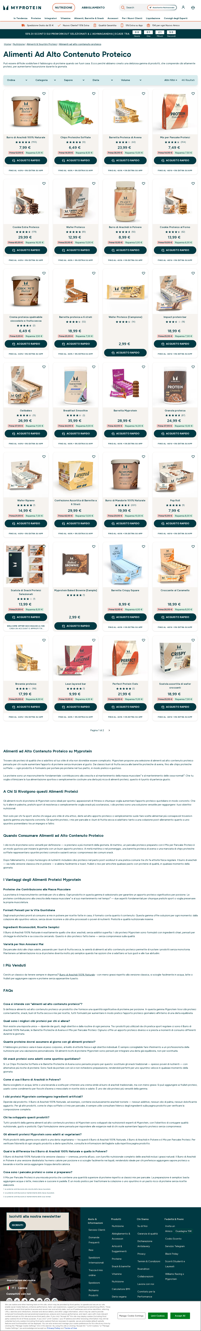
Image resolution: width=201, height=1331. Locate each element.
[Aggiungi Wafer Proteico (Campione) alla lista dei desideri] (143, 273)
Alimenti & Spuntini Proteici (42, 44)
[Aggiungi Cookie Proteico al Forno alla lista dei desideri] (193, 183)
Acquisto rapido (28, 160)
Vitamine (66, 18)
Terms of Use (70, 1328)
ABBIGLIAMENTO (93, 7)
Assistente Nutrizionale (163, 7)
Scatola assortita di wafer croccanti (175, 686)
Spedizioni (94, 1282)
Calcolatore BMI (121, 1289)
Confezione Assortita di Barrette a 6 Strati (75, 502)
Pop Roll (175, 500)
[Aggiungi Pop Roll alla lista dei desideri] (193, 456)
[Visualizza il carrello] (193, 7)
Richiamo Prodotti (94, 1293)
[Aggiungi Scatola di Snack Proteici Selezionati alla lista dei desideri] (44, 546)
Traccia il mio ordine (96, 1273)
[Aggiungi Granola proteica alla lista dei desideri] (193, 367)
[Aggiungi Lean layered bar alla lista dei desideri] (94, 640)
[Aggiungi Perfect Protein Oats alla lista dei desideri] (143, 640)
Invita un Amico (178, 1228)
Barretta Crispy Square (125, 590)
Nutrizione (19, 44)
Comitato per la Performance (146, 1294)
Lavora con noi (145, 1284)
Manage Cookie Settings (131, 1315)
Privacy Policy (53, 1328)
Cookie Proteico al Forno (175, 227)
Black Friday (171, 1253)
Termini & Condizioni (148, 1261)
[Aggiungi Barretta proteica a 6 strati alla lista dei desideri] (94, 273)
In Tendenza (20, 18)
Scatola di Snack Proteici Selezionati (26, 592)
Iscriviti (17, 1225)
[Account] (183, 7)
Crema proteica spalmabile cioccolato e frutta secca (26, 319)
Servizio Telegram (175, 1246)
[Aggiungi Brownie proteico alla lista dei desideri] (44, 640)
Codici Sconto (173, 1238)
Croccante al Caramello (175, 590)
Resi (91, 1250)
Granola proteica (175, 410)
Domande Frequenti (94, 1240)
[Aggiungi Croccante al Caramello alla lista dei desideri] (193, 546)
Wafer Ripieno (26, 500)
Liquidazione (153, 18)
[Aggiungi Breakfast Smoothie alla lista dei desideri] (94, 367)
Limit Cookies (158, 1315)
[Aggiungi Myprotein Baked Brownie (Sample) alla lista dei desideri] (94, 546)
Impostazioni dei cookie (21, 1280)
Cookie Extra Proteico (26, 227)
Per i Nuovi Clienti (132, 18)
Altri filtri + (170, 80)
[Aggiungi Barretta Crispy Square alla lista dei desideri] (143, 546)
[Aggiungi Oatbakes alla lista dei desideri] (44, 367)
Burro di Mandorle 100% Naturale (125, 500)
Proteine (36, 18)
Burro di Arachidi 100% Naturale (26, 137)
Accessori (113, 18)
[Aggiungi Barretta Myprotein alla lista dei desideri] (143, 367)
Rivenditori (143, 1269)
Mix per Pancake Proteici (175, 137)
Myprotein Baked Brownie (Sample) (75, 590)
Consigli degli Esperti (175, 18)
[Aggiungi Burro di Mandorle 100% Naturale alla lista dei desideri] (143, 456)
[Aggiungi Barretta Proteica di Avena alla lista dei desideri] (143, 93)
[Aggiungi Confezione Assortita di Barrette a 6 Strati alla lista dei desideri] (94, 456)
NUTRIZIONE (63, 7)
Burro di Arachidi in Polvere (125, 227)
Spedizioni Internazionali (96, 1260)
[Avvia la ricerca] (123, 7)
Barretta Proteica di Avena (125, 137)
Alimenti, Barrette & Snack (89, 18)
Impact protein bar (175, 317)
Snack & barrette (121, 1266)
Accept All (180, 1315)
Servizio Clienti (97, 1230)
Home (7, 44)
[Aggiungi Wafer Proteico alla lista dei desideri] (94, 183)
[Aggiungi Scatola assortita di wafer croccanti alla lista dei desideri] (193, 640)
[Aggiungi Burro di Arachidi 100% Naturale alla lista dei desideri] (44, 93)
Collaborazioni (145, 1276)
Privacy (141, 1253)
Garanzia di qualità (147, 1233)
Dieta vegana (119, 1296)
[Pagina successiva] (109, 730)
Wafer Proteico (75, 227)
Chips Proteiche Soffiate (75, 137)
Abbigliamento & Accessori (121, 1236)
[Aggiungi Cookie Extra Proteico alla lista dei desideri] (44, 183)
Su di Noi (142, 1226)
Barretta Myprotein (125, 410)
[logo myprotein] (22, 7)
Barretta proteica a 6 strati (75, 317)
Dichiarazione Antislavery (144, 1244)
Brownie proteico (25, 684)
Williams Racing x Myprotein (174, 1276)
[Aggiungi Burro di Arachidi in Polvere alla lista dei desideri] (143, 183)
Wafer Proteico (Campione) (125, 317)
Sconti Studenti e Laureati (175, 1264)
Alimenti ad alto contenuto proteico (80, 44)
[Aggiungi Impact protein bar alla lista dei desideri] (193, 273)
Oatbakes (26, 410)
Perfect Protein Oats (125, 684)
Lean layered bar (75, 684)
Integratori (51, 18)
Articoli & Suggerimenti (119, 1249)
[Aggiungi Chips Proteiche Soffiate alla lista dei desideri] (94, 93)
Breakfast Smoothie (75, 410)
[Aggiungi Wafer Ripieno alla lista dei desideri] (44, 456)
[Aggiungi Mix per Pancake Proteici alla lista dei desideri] (193, 93)
